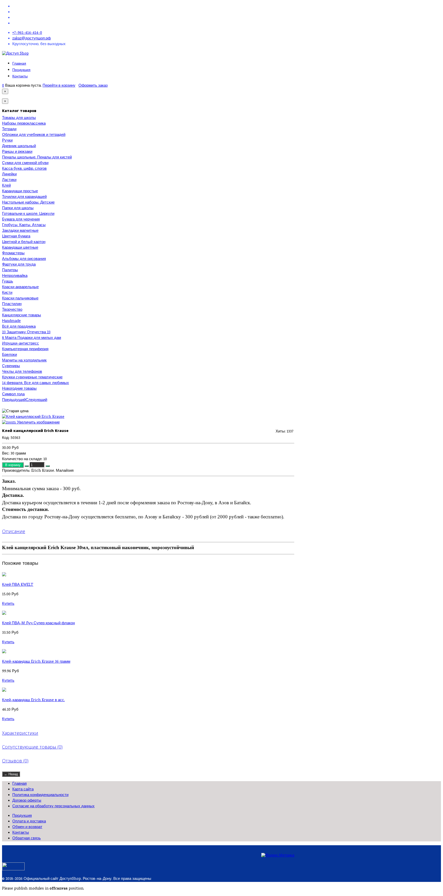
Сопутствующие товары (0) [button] (32, 747)
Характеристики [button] (20, 733)
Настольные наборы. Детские (28, 203)
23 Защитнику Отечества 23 (26, 332)
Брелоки (9, 355)
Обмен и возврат (27, 827)
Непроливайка (14, 276)
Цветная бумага (16, 236)
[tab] (148, 531)
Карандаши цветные (20, 248)
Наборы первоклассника (24, 124)
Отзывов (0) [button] (15, 761)
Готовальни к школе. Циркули (28, 214)
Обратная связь (26, 838)
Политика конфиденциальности (40, 795)
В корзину (13, 465)
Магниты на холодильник (24, 361)
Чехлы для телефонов (22, 372)
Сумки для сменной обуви (25, 163)
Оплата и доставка (29, 821)
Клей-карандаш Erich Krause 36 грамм (36, 662)
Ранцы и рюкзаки (17, 152)
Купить (8, 604)
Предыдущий (14, 400)
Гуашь (7, 282)
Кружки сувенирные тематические (32, 377)
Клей (6, 186)
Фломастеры (13, 253)
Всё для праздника (19, 327)
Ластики (9, 180)
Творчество (12, 310)
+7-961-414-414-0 (27, 33)
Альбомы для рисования (24, 259)
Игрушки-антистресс (20, 344)
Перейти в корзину (59, 86)
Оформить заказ (93, 86)
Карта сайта (23, 789)
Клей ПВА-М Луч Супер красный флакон (38, 623)
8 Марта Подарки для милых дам (31, 338)
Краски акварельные (20, 287)
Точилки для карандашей (24, 197)
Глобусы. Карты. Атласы (24, 225)
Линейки (9, 174)
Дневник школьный (19, 146)
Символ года (13, 394)
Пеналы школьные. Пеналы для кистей (37, 157)
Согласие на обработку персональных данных (53, 806)
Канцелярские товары (21, 315)
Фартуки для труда (19, 265)
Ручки (7, 141)
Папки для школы (18, 208)
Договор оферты (26, 801)
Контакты (20, 76)
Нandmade (11, 321)
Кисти (7, 293)
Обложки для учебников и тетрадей (33, 135)
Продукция (21, 70)
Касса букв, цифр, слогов (24, 169)
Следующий (36, 400)
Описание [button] (13, 531)
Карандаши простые (20, 191)
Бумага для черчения (21, 220)
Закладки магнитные (20, 231)
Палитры (10, 270)
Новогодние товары (19, 389)
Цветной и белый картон (23, 242)
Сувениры (11, 366)
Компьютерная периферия (25, 349)
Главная (19, 63)
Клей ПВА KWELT (17, 585)
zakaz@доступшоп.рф (31, 39)
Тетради (9, 129)
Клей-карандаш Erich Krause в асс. (33, 700)
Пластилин (12, 304)
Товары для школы (19, 118)
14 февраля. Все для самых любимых (35, 383)
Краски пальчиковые (20, 298)
